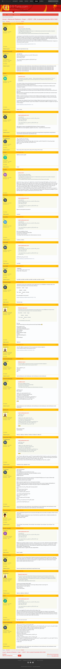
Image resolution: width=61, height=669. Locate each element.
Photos (26, 1)
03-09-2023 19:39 (20, 595)
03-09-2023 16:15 (20, 242)
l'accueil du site (55, 656)
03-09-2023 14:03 (20, 152)
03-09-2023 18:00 (20, 378)
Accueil (4, 14)
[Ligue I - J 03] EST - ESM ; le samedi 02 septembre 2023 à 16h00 (39, 19)
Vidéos (31, 1)
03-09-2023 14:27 (20, 169)
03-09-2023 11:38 (20, 136)
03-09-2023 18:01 (20, 409)
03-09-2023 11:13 (20, 111)
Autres (41, 1)
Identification (17, 14)
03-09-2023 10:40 (20, 23)
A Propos (19, 660)
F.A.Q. (34, 660)
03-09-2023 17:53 (20, 304)
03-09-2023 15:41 (20, 194)
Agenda (21, 1)
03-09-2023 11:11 (20, 73)
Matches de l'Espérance (14, 19)
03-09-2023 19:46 (20, 622)
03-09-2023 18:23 (20, 510)
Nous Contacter (40, 660)
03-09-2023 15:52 (20, 216)
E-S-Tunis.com (7, 1)
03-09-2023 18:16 (20, 437)
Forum (36, 1)
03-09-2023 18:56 (20, 571)
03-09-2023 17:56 (20, 358)
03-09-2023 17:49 (20, 282)
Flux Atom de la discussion (53, 654)
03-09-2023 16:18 (20, 266)
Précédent (8, 21)
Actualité (15, 1)
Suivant (22, 21)
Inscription (10, 14)
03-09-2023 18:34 (20, 528)
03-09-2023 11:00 (20, 51)
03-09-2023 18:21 (20, 467)
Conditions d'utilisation (27, 660)
